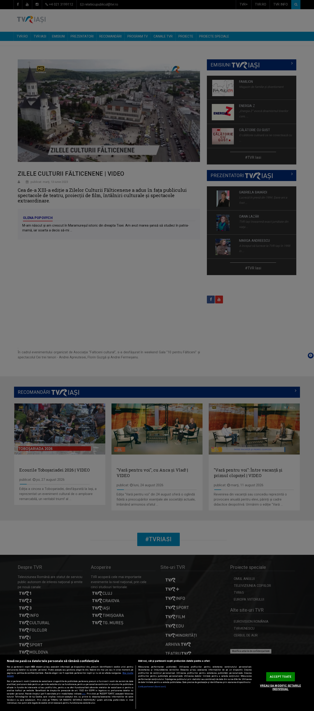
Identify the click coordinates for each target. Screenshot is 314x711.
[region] (157, 683)
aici (84, 694)
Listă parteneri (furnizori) (152, 686)
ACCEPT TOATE (280, 676)
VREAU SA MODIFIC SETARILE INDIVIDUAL (280, 687)
